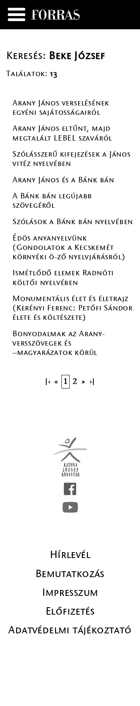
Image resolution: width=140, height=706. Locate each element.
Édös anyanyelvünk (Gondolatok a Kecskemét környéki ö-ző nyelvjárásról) (68, 247)
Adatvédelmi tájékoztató (69, 629)
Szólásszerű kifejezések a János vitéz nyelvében (71, 158)
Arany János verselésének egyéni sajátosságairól (60, 107)
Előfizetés (70, 611)
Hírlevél (70, 554)
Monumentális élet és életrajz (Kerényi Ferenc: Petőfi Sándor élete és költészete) (72, 308)
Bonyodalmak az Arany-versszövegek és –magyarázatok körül (58, 343)
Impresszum (70, 592)
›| (93, 382)
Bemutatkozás (70, 573)
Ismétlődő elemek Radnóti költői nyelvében (63, 277)
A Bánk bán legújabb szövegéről (52, 200)
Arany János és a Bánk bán (63, 180)
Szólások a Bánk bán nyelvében (72, 221)
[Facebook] (70, 489)
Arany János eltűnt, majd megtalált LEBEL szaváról (62, 133)
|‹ (47, 382)
